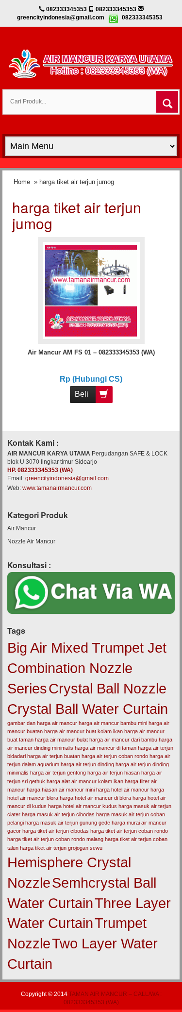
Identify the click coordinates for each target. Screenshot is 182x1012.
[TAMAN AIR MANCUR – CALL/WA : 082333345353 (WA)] (91, 63)
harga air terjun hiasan (113, 773)
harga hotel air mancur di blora (95, 798)
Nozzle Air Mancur (31, 541)
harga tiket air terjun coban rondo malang (55, 839)
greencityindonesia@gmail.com (67, 478)
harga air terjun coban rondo (115, 756)
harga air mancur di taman (105, 748)
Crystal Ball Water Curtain (87, 709)
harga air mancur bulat (61, 739)
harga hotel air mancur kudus (82, 806)
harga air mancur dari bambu (123, 739)
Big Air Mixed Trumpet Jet (86, 648)
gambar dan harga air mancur (42, 723)
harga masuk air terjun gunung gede (67, 823)
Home (22, 182)
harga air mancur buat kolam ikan (83, 731)
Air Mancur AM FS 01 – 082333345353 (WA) (91, 352)
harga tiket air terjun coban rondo (129, 831)
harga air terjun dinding (87, 764)
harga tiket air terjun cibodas (55, 831)
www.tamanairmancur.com (57, 488)
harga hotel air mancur (122, 790)
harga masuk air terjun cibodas (58, 814)
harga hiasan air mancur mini (61, 790)
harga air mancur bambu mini (113, 723)
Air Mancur (21, 528)
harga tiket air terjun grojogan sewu (61, 848)
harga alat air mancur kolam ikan (85, 781)
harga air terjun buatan (53, 756)
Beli (81, 394)
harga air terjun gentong (58, 773)
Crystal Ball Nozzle (107, 688)
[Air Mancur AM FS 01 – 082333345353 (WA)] (91, 290)
